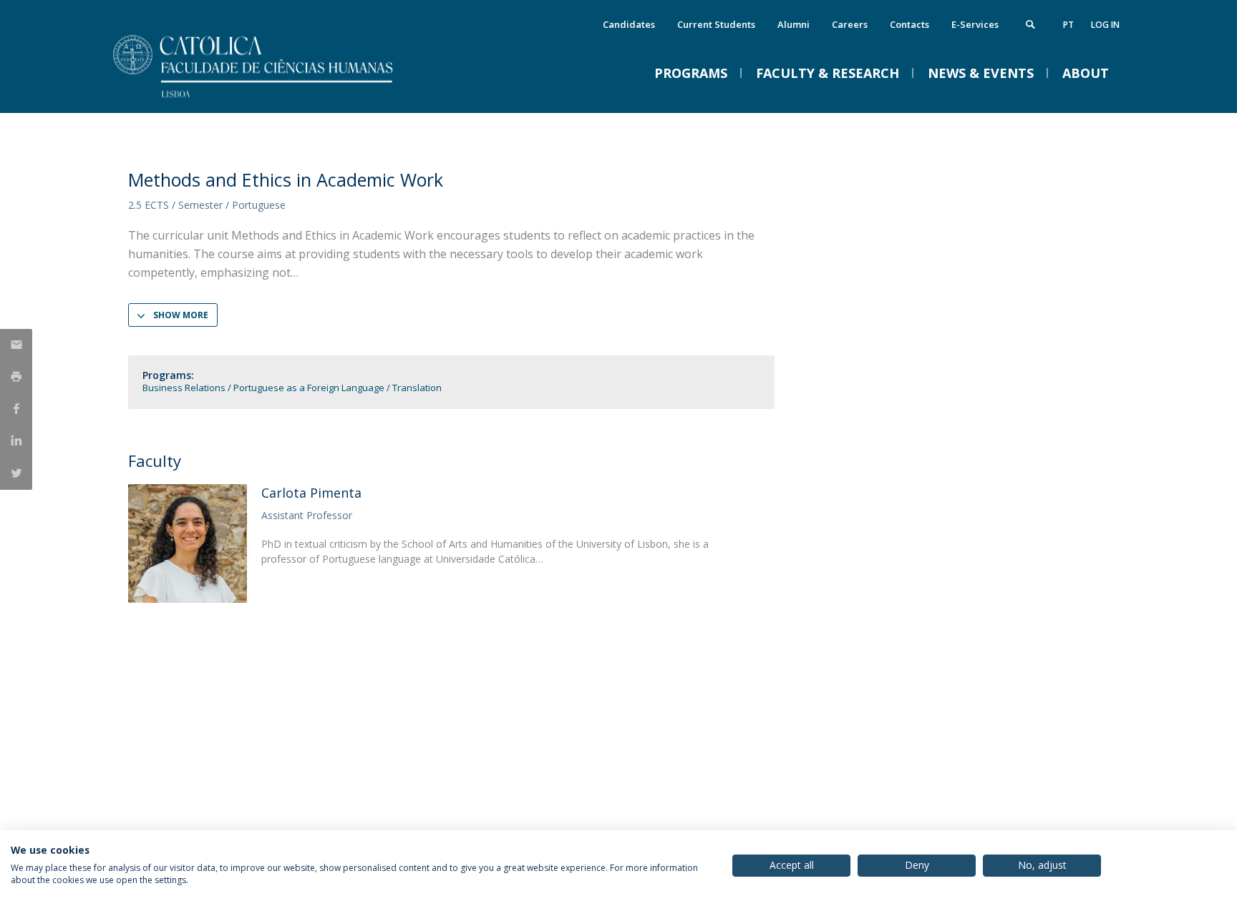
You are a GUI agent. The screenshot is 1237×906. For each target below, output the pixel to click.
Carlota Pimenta (311, 492)
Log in (1105, 25)
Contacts (909, 24)
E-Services (975, 24)
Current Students (716, 24)
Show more (180, 315)
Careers (850, 24)
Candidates (629, 24)
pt (1068, 25)
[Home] (271, 98)
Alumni (793, 24)
